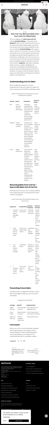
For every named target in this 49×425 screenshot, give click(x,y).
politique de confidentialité (8, 390)
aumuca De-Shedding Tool (34, 371)
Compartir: (13, 341)
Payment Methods (6, 392)
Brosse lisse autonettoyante (34, 369)
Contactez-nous (30, 386)
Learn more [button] (6, 417)
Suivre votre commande (33, 388)
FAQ (27, 383)
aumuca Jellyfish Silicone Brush (34, 373)
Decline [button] (4, 420)
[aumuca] (24, 5)
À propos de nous (6, 383)
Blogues (25, 32)
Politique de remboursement (9, 388)
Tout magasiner (30, 366)
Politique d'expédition (7, 386)
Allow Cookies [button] (19, 420)
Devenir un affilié (30, 390)
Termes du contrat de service (9, 395)
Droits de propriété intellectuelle (10, 397)
